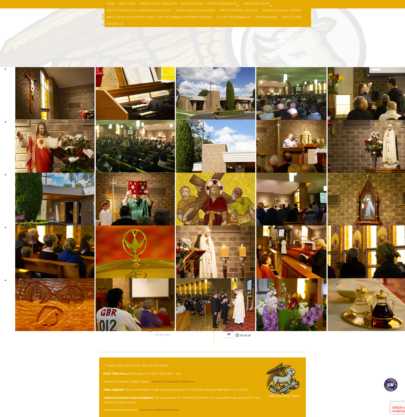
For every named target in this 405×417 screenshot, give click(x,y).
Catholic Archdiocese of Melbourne (173, 381)
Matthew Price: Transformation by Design (159, 410)
